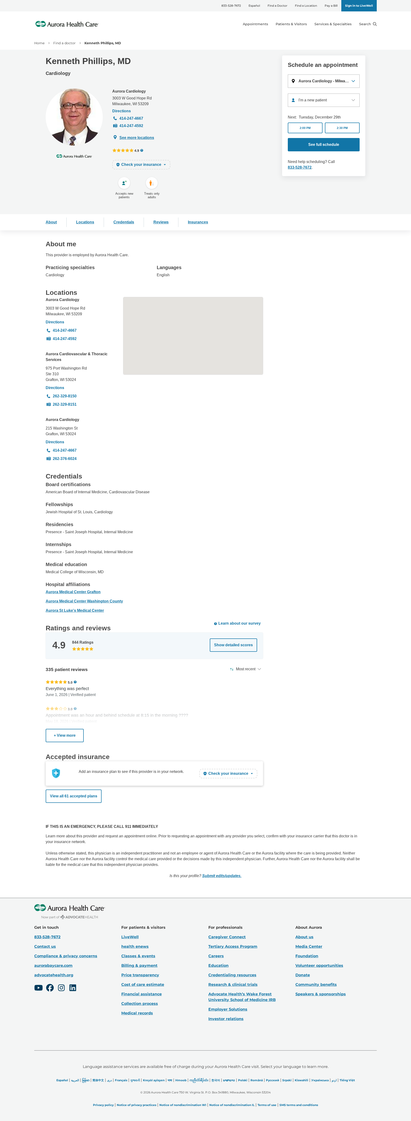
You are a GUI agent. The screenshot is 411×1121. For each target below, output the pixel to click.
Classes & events (138, 956)
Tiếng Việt (347, 1080)
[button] (324, 81)
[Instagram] (61, 988)
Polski (242, 1080)
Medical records (137, 1013)
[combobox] (324, 100)
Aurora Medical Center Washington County (84, 601)
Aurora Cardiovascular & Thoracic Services (77, 357)
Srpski (287, 1080)
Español (254, 5)
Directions (121, 111)
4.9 (136, 150)
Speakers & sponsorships (320, 994)
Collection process (139, 1003)
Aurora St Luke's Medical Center (75, 610)
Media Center (308, 946)
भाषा (170, 1080)
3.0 (70, 709)
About (51, 222)
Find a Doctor (277, 5)
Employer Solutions (227, 1009)
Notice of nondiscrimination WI (182, 1105)
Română (256, 1080)
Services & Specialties (333, 24)
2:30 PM (342, 128)
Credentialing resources (232, 975)
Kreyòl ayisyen (154, 1080)
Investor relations (226, 1019)
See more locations (136, 138)
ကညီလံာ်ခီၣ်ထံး (199, 1080)
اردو (334, 1080)
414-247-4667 (131, 118)
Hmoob (180, 1080)
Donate (302, 975)
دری (109, 1080)
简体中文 (98, 1080)
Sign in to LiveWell (359, 5)
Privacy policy (103, 1105)
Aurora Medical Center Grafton (73, 592)
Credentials (123, 222)
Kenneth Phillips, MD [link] (102, 43)
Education (218, 965)
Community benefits (316, 984)
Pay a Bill (331, 5)
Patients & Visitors (291, 24)
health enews (135, 946)
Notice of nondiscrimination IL (231, 1105)
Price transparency (140, 975)
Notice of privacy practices (136, 1105)
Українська (320, 1080)
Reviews (161, 222)
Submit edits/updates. (221, 876)
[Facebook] (50, 988)
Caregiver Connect (227, 937)
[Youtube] (38, 988)
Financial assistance (141, 994)
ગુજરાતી (135, 1080)
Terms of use (267, 1105)
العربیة (75, 1080)
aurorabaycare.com (53, 965)
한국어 (215, 1080)
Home (39, 43)
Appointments (255, 24)
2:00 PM (305, 128)
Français (121, 1080)
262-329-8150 (65, 396)
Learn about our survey (239, 623)
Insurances (198, 222)
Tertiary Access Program (232, 946)
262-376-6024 (65, 459)
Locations (85, 222)
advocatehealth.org (53, 975)
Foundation (306, 956)
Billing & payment (139, 965)
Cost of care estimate (142, 984)
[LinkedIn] (73, 988)
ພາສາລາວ (229, 1080)
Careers (216, 956)
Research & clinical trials (233, 984)
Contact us (45, 946)
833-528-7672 (231, 5)
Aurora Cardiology (129, 91)
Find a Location (306, 5)
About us (304, 937)
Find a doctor (64, 43)
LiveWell (130, 937)
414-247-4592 (131, 126)
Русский (272, 1080)
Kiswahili (301, 1080)
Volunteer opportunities (319, 965)
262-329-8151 (65, 404)
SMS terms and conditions (298, 1105)
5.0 (70, 682)
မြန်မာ (85, 1080)
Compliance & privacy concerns (65, 956)
